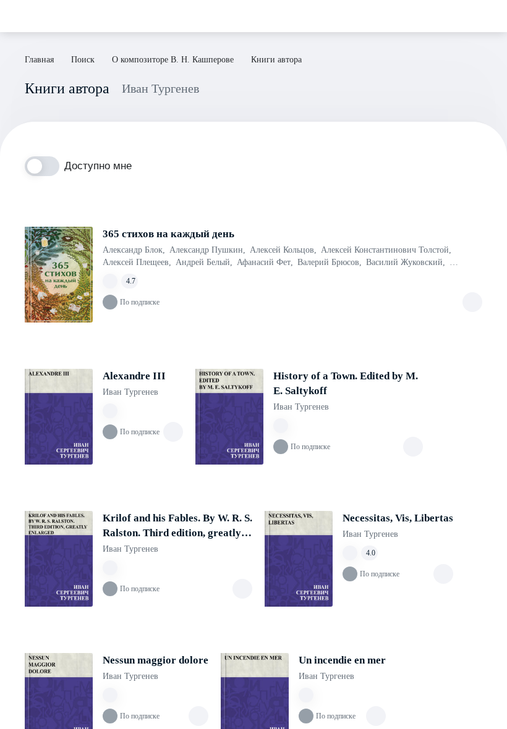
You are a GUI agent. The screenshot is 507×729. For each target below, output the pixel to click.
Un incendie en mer (342, 660)
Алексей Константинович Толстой (386, 250)
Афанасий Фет (265, 262)
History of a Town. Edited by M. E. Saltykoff (345, 383)
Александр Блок (134, 250)
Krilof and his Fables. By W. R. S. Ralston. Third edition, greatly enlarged (177, 526)
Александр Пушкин (207, 250)
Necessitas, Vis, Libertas (398, 518)
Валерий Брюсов (329, 262)
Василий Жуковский (405, 262)
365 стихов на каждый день (168, 234)
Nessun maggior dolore (155, 660)
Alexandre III (134, 376)
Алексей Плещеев (137, 262)
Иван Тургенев (130, 392)
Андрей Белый (204, 262)
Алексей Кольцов (283, 250)
